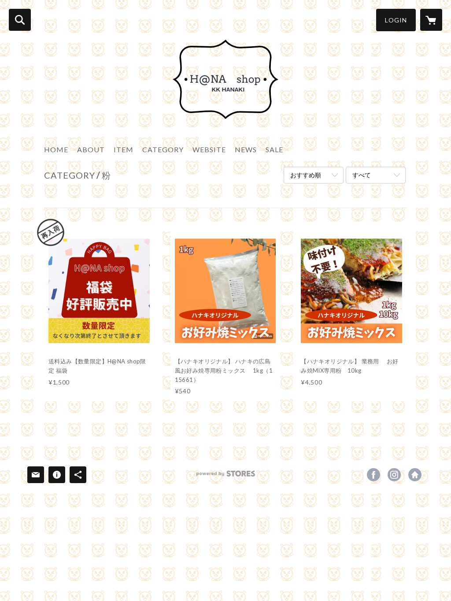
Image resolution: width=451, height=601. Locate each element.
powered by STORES (226, 476)
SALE (274, 149)
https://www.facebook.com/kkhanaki (373, 474)
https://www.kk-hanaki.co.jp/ (414, 474)
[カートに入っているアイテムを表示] (431, 20)
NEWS (246, 149)
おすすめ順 (305, 175)
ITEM (123, 149)
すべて (361, 175)
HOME (56, 149)
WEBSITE (209, 149)
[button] (396, 20)
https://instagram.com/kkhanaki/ (394, 474)
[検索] (20, 20)
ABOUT (91, 149)
